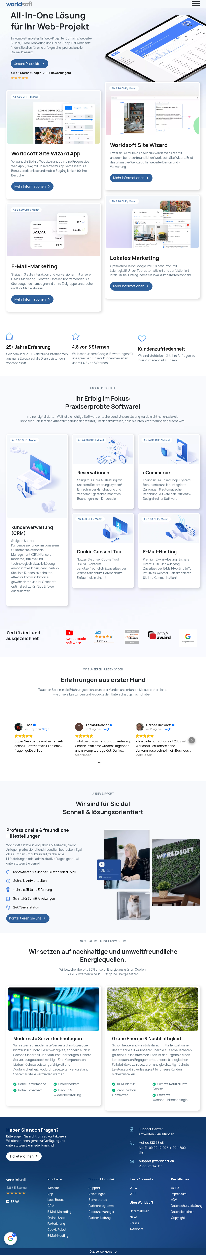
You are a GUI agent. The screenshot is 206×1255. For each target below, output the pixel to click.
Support (94, 1188)
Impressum (178, 1194)
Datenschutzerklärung (187, 1206)
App (50, 1194)
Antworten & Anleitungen (156, 1134)
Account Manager (101, 1212)
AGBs (175, 1188)
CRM (50, 1206)
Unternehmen (139, 1211)
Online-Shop (56, 1218)
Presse (134, 1223)
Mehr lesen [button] (83, 755)
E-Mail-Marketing (59, 1212)
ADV (174, 1200)
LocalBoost (55, 1200)
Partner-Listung (100, 1218)
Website (53, 1188)
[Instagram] (17, 1201)
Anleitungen (97, 1194)
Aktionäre (136, 1229)
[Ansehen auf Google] (18, 727)
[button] (14, 740)
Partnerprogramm (101, 1206)
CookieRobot (56, 1230)
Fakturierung (56, 1224)
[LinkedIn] (7, 1201)
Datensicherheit (182, 1212)
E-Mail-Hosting (57, 1236)
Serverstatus (98, 1200)
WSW (133, 1188)
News (134, 1217)
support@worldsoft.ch (156, 1161)
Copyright (178, 1218)
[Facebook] (12, 1201)
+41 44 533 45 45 (151, 1143)
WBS (133, 1194)
